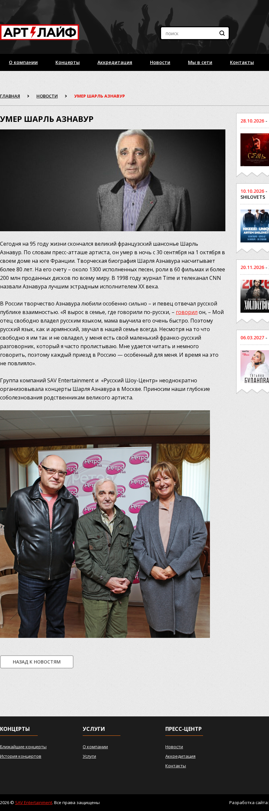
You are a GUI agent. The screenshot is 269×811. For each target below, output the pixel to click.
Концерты (67, 62)
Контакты (242, 62)
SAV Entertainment (33, 802)
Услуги (89, 756)
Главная (10, 96)
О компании (23, 62)
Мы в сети (200, 62)
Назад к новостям (37, 662)
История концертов (20, 756)
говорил (186, 312)
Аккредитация (114, 62)
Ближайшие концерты (23, 747)
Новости (160, 62)
